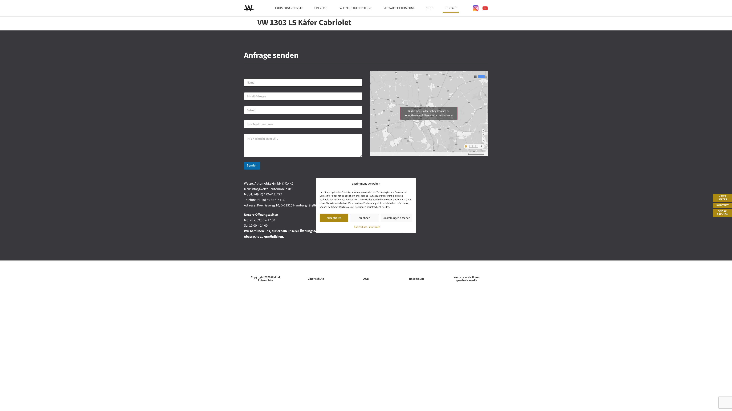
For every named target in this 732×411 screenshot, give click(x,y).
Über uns (320, 8)
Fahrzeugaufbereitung (355, 8)
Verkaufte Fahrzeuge (399, 8)
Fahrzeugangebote (289, 8)
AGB (366, 279)
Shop (429, 8)
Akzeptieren (334, 218)
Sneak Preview (722, 212)
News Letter (722, 198)
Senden (252, 165)
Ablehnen (364, 218)
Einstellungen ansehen (396, 218)
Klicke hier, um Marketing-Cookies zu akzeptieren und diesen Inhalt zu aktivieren (429, 113)
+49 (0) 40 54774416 (270, 200)
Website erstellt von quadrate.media (467, 278)
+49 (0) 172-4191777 (268, 194)
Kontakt (451, 8)
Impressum (374, 227)
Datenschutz (360, 227)
